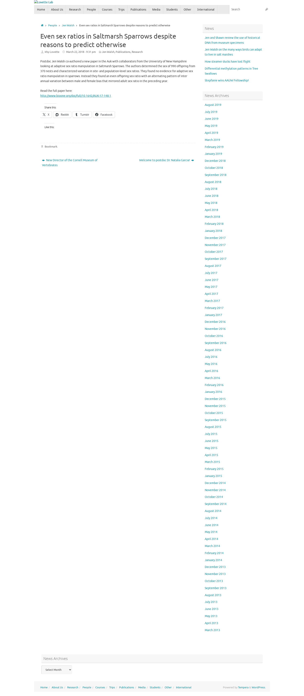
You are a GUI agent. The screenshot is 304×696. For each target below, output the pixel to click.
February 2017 (214, 308)
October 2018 (214, 168)
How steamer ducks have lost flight (227, 61)
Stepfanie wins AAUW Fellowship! (227, 80)
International (183, 687)
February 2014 (214, 553)
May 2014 (211, 532)
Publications (123, 52)
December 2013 (215, 567)
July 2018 (211, 189)
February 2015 (214, 469)
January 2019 (213, 154)
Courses (100, 687)
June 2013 (211, 609)
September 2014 (215, 504)
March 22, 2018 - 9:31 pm (81, 52)
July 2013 (211, 602)
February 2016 (214, 385)
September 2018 (215, 175)
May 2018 (211, 203)
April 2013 (211, 623)
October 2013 (214, 581)
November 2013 (215, 574)
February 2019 (214, 147)
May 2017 (211, 287)
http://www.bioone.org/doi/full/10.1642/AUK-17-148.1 (75, 96)
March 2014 (212, 546)
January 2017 (213, 315)
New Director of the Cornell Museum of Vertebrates (69, 163)
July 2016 (211, 357)
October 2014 (214, 497)
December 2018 (215, 161)
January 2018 (213, 231)
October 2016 (214, 336)
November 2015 (215, 406)
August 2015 (213, 427)
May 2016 (211, 364)
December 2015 (215, 399)
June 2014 (211, 525)
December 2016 (215, 322)
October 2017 (214, 252)
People (52, 25)
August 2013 (213, 595)
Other (168, 687)
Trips (112, 687)
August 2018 (213, 182)
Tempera (243, 687)
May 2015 (211, 448)
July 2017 (211, 273)
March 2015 (212, 462)
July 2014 (211, 518)
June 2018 (211, 196)
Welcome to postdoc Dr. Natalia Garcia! (164, 160)
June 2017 (211, 280)
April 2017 (211, 294)
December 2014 (215, 483)
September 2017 (215, 259)
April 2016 (211, 371)
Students (155, 687)
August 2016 (213, 350)
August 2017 (213, 266)
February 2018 (214, 224)
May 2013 (211, 616)
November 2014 (215, 490)
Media (142, 687)
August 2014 (213, 511)
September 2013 (215, 588)
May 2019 (211, 126)
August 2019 (213, 105)
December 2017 (215, 238)
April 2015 (211, 455)
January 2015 (213, 476)
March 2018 (212, 217)
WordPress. (259, 687)
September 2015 (215, 420)
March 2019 (212, 140)
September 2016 (215, 343)
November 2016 (215, 329)
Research (137, 52)
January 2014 (213, 560)
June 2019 (211, 119)
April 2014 (211, 539)
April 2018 (211, 210)
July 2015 (211, 434)
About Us (57, 687)
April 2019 (211, 133)
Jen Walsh (68, 25)
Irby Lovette (52, 52)
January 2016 (213, 392)
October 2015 (214, 413)
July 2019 (211, 112)
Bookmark (51, 146)
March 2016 (212, 378)
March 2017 (212, 301)
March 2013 (212, 630)
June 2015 (211, 441)
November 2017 (215, 245)
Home (44, 687)
